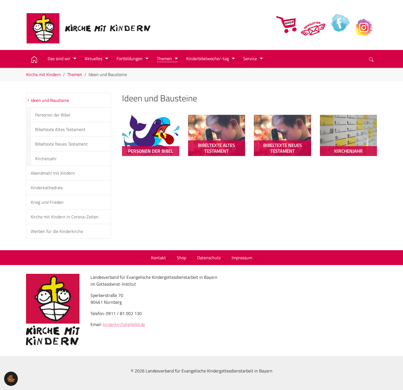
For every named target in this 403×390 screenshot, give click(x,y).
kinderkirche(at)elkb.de (124, 324)
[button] (11, 378)
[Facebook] (339, 24)
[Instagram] (364, 24)
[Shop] (288, 24)
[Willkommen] (34, 59)
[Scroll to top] (391, 378)
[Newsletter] (314, 24)
